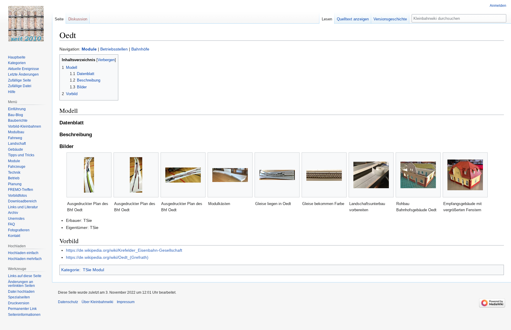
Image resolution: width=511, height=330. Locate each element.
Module (89, 49)
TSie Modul (93, 269)
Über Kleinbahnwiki (97, 302)
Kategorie (70, 269)
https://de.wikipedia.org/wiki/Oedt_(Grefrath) (107, 257)
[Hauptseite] (26, 23)
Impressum (126, 302)
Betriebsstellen (114, 49)
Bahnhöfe (140, 49)
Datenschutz (68, 302)
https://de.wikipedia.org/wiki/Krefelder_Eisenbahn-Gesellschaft (124, 250)
